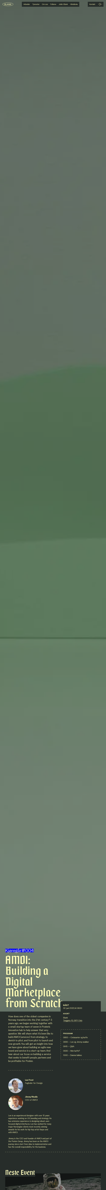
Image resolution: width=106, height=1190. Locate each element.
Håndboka (74, 4)
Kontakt (92, 4)
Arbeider (26, 4)
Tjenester (35, 4)
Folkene (53, 4)
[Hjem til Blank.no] (7, 4)
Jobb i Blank (63, 4)
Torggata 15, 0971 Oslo (72, 1020)
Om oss (45, 4)
